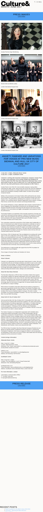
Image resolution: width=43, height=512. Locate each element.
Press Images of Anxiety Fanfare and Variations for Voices (15, 252)
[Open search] (35, 2)
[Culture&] (15, 3)
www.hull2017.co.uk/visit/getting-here (20, 352)
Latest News (21, 16)
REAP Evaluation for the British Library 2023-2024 (17, 509)
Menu (40, 2)
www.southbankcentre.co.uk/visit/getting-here (22, 367)
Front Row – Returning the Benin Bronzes (15, 510)
